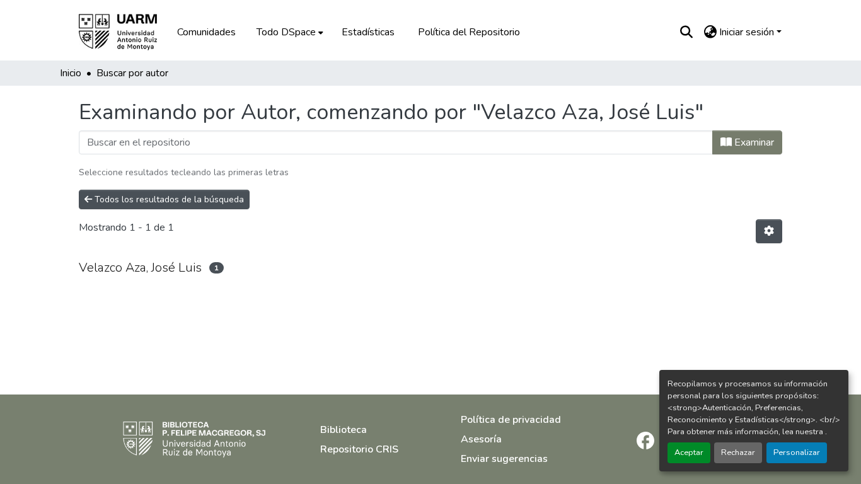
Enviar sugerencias (504, 459)
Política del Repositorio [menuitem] (469, 32)
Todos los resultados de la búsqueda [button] (168, 199)
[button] (127, 32)
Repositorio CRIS (359, 449)
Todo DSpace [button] (286, 32)
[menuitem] (288, 32)
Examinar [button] (753, 142)
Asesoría (481, 439)
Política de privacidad (511, 420)
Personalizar (796, 452)
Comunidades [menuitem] (206, 32)
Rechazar (738, 452)
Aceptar (688, 452)
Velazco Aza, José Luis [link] (140, 267)
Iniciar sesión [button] (748, 32)
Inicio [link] (70, 73)
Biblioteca (343, 430)
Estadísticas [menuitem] (368, 32)
